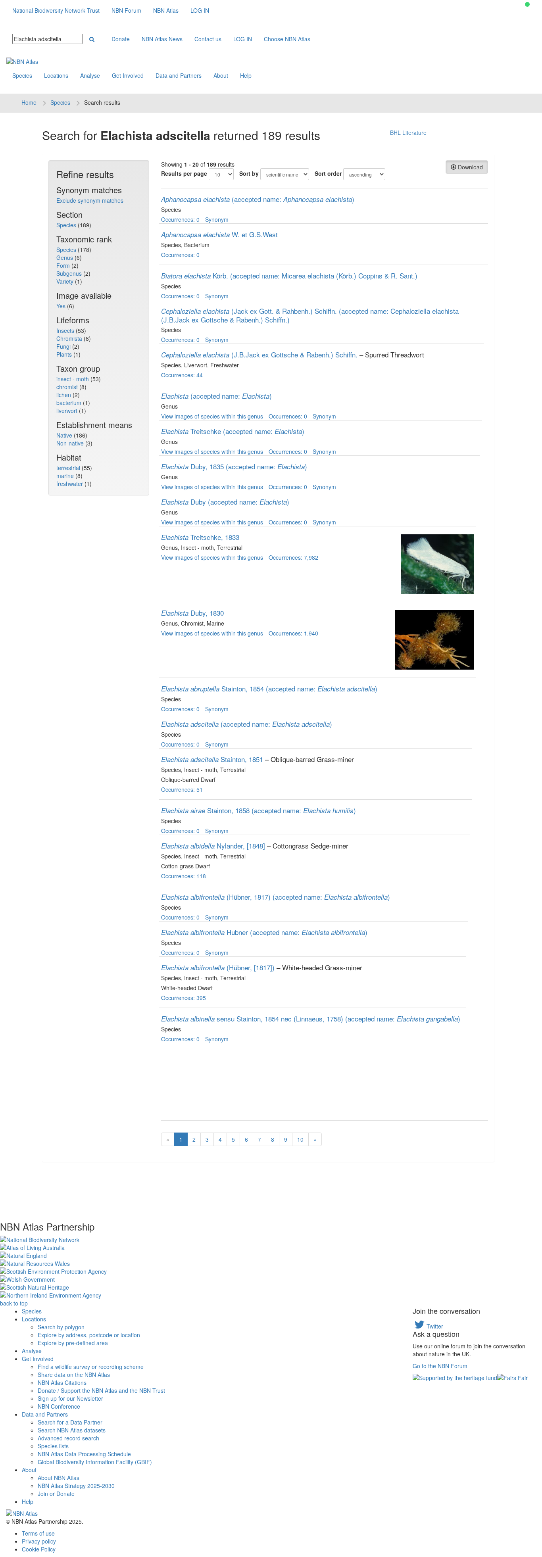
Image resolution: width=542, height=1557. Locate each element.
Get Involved (128, 75)
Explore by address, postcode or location (89, 1335)
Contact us (207, 39)
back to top (14, 1303)
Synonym (217, 219)
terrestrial (69, 468)
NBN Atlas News (162, 39)
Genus (65, 257)
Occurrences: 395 (183, 998)
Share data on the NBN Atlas (74, 1374)
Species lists (53, 1446)
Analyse (90, 75)
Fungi (64, 346)
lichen (64, 395)
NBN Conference (59, 1406)
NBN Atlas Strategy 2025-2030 (76, 1486)
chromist (67, 387)
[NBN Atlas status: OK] (527, 4)
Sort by (249, 173)
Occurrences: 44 (182, 375)
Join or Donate (56, 1493)
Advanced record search (68, 1438)
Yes (61, 306)
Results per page (184, 173)
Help (246, 75)
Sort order (328, 173)
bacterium (69, 403)
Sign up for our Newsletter (70, 1398)
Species (22, 75)
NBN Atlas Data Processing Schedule (84, 1454)
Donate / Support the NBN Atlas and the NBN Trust (101, 1390)
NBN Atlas (166, 10)
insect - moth (73, 379)
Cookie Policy (39, 1549)
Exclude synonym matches (89, 200)
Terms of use (38, 1533)
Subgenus (69, 273)
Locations (56, 75)
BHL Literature (408, 132)
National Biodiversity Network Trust (56, 10)
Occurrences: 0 (180, 219)
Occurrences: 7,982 (293, 557)
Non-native (70, 443)
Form (63, 265)
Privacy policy (39, 1541)
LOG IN (199, 10)
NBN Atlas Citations (62, 1382)
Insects (66, 330)
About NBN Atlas (58, 1478)
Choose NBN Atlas (287, 39)
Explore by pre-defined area (73, 1343)
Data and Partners (179, 75)
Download (469, 167)
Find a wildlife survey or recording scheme (91, 1367)
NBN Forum (126, 10)
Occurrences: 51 (182, 789)
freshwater (70, 484)
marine (65, 476)
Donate (120, 39)
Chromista (70, 338)
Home (29, 102)
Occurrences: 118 (183, 876)
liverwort (67, 411)
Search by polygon (61, 1327)
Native (65, 435)
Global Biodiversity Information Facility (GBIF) (95, 1462)
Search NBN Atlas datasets (72, 1430)
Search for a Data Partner (70, 1422)
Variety (65, 281)
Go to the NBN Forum (440, 1366)
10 (300, 1139)
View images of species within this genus (212, 416)
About (220, 75)
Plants (64, 354)
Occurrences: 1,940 (293, 633)
